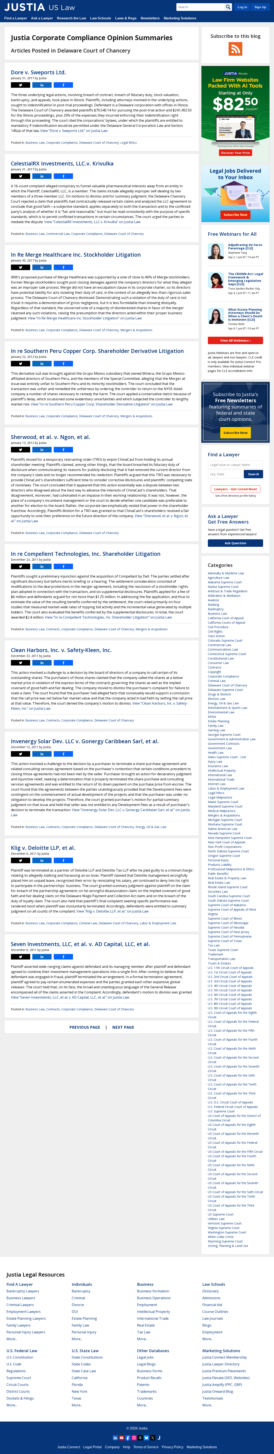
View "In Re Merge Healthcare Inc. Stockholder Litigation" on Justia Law (85, 318)
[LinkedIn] (115, 1437)
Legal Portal (92, 1447)
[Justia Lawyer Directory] (158, 1437)
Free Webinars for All (232, 234)
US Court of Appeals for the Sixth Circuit (235, 1192)
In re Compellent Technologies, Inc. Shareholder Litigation (86, 553)
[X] (152, 1437)
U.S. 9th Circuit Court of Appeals (230, 1008)
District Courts (18, 1391)
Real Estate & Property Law (227, 878)
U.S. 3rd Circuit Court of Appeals (230, 981)
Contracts (53, 629)
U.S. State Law (85, 1350)
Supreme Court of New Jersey (228, 932)
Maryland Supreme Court (225, 806)
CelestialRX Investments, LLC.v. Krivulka (62, 163)
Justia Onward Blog (217, 1391)
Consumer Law (218, 663)
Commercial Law (58, 234)
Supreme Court (18, 1377)
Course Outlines (215, 1311)
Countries (145, 1398)
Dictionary (210, 1291)
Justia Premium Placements (224, 1371)
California (79, 1377)
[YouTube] (121, 1437)
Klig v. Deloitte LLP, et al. (43, 847)
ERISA (212, 717)
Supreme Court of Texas (225, 941)
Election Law (216, 699)
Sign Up (260, 7)
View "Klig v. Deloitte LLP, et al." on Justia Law (112, 911)
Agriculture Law (218, 578)
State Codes (81, 1364)
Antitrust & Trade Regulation (227, 591)
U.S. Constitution (19, 1357)
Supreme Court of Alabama (227, 905)
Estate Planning (218, 721)
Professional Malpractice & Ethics (231, 869)
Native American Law (222, 829)
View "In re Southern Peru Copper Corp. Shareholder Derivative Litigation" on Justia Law (102, 404)
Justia (142, 1428)
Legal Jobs (145, 1357)
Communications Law (223, 649)
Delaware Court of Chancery (99, 142)
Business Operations (154, 1298)
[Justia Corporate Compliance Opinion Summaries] (24, 7)
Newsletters (150, 18)
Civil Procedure (218, 627)
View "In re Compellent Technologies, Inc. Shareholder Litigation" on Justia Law (108, 617)
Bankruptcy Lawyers (22, 1291)
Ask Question (235, 543)
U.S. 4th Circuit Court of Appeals (230, 986)
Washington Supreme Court (227, 1232)
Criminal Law (88, 923)
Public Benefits (218, 874)
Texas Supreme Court (223, 950)
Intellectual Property (222, 770)
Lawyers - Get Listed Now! (235, 489)
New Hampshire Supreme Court (230, 838)
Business (145, 1284)
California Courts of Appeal (226, 622)
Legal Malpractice (220, 797)
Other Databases (153, 1350)
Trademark (215, 954)
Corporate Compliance (61, 142)
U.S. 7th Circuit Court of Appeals (230, 999)
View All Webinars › (235, 340)
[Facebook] (127, 1437)
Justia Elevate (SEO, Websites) (226, 1377)
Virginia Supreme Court (224, 1228)
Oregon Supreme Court (224, 856)
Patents (143, 1384)
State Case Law (84, 1371)
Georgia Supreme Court (224, 735)
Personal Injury (218, 860)
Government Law (220, 748)
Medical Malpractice (221, 811)
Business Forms (149, 1371)
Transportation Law (221, 959)
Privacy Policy (172, 1447)
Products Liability (219, 865)
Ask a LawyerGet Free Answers (228, 519)
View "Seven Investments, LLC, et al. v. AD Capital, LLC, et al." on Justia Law (70, 997)
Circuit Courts (17, 1384)
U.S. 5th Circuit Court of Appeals (230, 990)
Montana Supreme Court (225, 824)
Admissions (211, 1298)
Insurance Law (218, 766)
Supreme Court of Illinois (225, 918)
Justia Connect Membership (224, 1357)
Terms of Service (146, 1447)
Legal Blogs (146, 1364)
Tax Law (214, 945)
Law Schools (100, 18)
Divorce (78, 1304)
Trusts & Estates (219, 963)
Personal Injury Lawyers (25, 1332)
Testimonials (212, 1398)
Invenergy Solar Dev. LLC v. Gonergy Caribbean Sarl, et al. (85, 741)
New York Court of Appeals (227, 842)
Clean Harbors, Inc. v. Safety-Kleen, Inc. (61, 650)
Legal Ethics (128, 142)
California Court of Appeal (226, 618)
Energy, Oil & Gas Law (151, 827)
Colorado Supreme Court (225, 640)
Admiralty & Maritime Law (226, 573)
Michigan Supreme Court (225, 820)
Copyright (214, 672)
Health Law (215, 752)
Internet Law (216, 784)
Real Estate (146, 1325)
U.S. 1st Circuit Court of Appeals (230, 972)
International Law (220, 775)
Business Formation (153, 1291)
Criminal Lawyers (20, 1304)
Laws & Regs (126, 18)
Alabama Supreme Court (225, 582)
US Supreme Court (221, 1214)
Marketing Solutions (180, 18)
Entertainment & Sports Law (227, 708)
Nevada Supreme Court (224, 833)
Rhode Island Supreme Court (228, 887)
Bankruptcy (215, 609)
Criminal (78, 1298)
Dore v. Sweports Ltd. (38, 72)
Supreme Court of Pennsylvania (230, 936)
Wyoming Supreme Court (225, 1241)
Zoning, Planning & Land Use (228, 1246)
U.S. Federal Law (21, 1350)
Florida (77, 1384)
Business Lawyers (20, 1298)
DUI (75, 1311)
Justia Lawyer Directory (221, 1364)
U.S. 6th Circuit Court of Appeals (230, 995)
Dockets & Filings (20, 1398)
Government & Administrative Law (232, 739)
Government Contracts (224, 744)
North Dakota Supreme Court (228, 851)
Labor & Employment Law (158, 923)
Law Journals (212, 1318)
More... (11, 1339)
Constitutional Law (221, 658)
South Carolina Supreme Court (229, 896)
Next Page (123, 1027)
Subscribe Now (235, 432)
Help (126, 1447)
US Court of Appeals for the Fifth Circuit (235, 1152)
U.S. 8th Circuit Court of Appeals (230, 1004)
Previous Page (84, 1027)
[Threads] (140, 1437)
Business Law (35, 142)
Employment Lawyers (23, 1311)
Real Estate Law (219, 883)
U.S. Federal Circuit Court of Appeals (233, 1107)
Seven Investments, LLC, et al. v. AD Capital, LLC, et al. (80, 944)
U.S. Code (13, 1364)
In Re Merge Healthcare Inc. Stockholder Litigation (76, 254)
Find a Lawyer (15, 18)
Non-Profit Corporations (225, 847)
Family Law (215, 726)
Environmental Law (221, 712)
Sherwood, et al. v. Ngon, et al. (50, 436)
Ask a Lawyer (42, 18)
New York (79, 1391)
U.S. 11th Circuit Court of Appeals (231, 968)
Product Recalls (149, 1377)
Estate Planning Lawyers (26, 1318)
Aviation (213, 600)
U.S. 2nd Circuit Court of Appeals (230, 977)
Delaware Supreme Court (225, 690)
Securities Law (218, 891)
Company (112, 1447)
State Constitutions (87, 1357)
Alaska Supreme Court (223, 587)
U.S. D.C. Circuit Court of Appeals (230, 1102)
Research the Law (71, 18)
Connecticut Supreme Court (227, 654)
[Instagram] (134, 1437)
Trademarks (147, 1391)
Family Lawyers (18, 1325)
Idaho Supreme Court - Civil (227, 757)
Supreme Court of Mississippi (228, 923)
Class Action (216, 636)
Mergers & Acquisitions (136, 330)
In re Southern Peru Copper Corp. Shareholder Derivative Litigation (97, 350)
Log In (242, 7)
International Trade (221, 779)
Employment (147, 1304)
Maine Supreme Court (223, 802)
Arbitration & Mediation (224, 596)
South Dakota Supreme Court (228, 900)
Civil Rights (215, 631)
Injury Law (215, 761)
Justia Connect (68, 1447)
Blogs (206, 1325)
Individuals (82, 1284)
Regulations (16, 1371)
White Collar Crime (221, 1237)
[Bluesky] (146, 1437)
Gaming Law (216, 730)
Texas (76, 1398)
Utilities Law (216, 1219)
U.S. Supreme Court (221, 1111)
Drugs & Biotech (219, 694)
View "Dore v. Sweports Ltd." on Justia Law (73, 130)
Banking (213, 605)
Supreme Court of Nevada (226, 927)
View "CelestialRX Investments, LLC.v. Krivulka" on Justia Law (92, 221)
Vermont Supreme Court (225, 1223)
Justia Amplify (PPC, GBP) (222, 1384)
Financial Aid (212, 1304)
